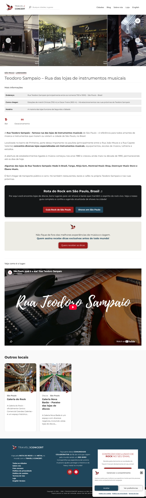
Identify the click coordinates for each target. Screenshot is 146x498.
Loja (128, 7)
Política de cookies (105, 493)
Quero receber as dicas (73, 245)
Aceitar (106, 488)
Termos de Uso (133, 493)
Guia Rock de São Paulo (58, 209)
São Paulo (9, 73)
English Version (19, 481)
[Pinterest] (76, 472)
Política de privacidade (120, 493)
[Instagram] (70, 472)
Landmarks (21, 73)
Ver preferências (131, 488)
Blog (109, 7)
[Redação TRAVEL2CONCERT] (32, 391)
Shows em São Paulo (89, 209)
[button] (141, 473)
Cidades (100, 7)
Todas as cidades (20, 463)
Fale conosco (18, 468)
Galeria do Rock (16, 399)
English (135, 7)
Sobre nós (118, 7)
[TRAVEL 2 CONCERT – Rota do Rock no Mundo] (16, 7)
